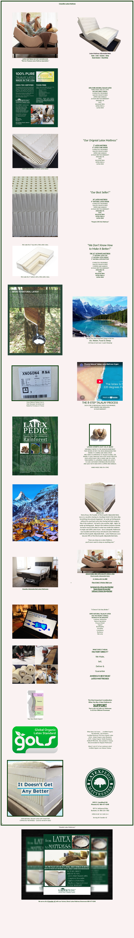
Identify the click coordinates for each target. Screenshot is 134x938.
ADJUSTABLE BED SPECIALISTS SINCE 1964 (100, 574)
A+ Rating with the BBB (100, 579)
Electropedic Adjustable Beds (100, 576)
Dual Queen (96, 58)
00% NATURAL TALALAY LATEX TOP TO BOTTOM (36, 819)
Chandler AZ (52, 901)
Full (97, 56)
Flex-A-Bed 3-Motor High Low (102, 583)
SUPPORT (100, 705)
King (107, 56)
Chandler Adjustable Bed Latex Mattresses (35, 589)
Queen (102, 56)
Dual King (105, 58)
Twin (92, 56)
